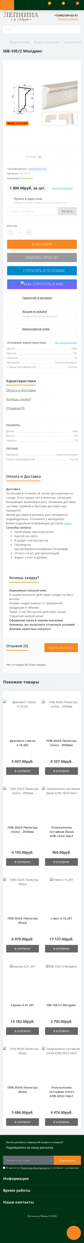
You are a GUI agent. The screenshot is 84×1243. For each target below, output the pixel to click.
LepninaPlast (37, 169)
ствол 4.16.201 (61, 918)
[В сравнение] (75, 156)
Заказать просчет (42, 257)
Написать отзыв (61, 647)
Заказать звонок (68, 19)
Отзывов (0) (15, 408)
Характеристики (21, 380)
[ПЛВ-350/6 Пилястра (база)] (22, 1064)
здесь (68, 523)
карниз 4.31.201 (22, 1005)
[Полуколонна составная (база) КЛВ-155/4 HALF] (61, 804)
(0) (39, 157)
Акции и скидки (34, 311)
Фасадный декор (19, 42)
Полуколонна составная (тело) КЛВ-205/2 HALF (61, 1092)
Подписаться (67, 1160)
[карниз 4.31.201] (22, 981)
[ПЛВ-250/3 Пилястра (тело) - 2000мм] (22, 804)
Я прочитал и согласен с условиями (42, 1168)
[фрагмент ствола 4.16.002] (22, 717)
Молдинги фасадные (46, 42)
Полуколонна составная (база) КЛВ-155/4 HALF (61, 831)
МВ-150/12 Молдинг (61, 1005)
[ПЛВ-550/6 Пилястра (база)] (22, 894)
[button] (35, 5)
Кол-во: (12, 226)
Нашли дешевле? (62, 188)
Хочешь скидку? (18, 399)
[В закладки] (64, 156)
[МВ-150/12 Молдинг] (61, 981)
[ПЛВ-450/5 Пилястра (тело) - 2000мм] (61, 717)
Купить (67, 211)
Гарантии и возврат (37, 298)
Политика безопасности (35, 1168)
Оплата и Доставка (21, 390)
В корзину (42, 244)
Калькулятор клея (35, 329)
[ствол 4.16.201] (61, 894)
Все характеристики (66, 342)
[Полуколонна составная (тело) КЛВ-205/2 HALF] (61, 1064)
